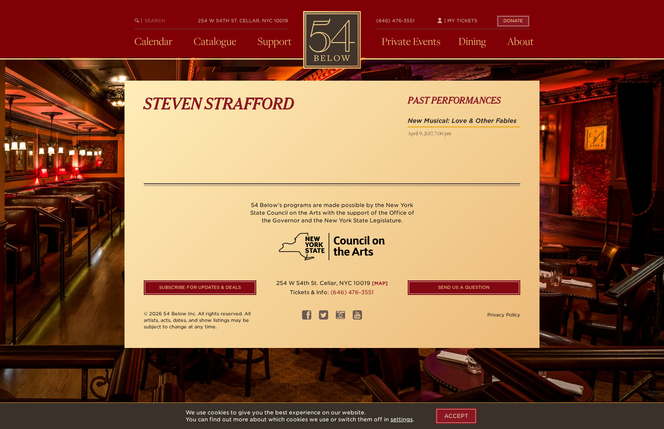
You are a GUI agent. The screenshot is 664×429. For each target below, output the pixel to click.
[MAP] (380, 283)
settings (401, 419)
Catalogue (215, 41)
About (520, 41)
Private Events (411, 41)
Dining (472, 41)
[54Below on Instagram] (340, 317)
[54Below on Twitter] (323, 317)
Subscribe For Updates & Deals (200, 287)
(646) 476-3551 (395, 20)
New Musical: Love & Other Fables (462, 120)
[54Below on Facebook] (306, 317)
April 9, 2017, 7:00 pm (429, 133)
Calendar (153, 41)
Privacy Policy (503, 315)
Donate (513, 20)
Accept (456, 416)
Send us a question (464, 287)
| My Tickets (460, 20)
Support (274, 41)
